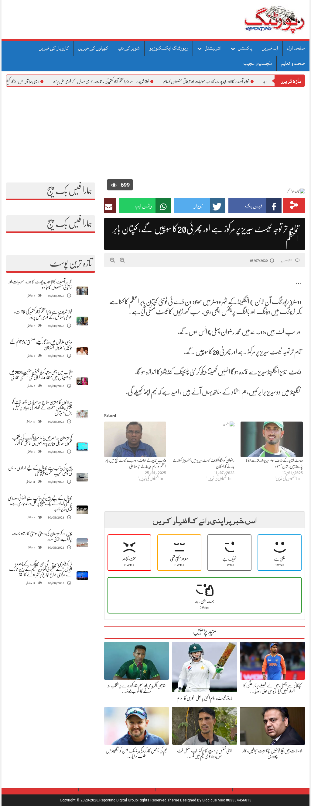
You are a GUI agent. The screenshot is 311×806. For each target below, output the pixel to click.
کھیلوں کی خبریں (93, 48)
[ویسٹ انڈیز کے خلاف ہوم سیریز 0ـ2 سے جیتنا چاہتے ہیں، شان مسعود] (272, 439)
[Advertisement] (155, 132)
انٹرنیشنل (213, 48)
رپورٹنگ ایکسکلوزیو (168, 48)
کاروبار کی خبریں (54, 48)
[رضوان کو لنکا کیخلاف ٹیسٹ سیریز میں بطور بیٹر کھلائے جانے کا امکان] (203, 439)
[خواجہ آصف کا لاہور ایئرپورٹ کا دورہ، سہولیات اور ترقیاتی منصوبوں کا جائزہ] (82, 291)
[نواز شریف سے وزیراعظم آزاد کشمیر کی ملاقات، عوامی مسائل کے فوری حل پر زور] (82, 321)
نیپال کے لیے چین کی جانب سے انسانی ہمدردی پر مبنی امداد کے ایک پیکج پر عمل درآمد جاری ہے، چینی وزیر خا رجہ (40, 503)
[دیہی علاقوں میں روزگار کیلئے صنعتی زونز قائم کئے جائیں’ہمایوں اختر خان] (82, 351)
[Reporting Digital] (260, 20)
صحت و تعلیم (293, 63)
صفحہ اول (296, 48)
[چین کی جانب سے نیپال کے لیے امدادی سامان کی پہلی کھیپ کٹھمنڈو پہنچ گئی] (82, 477)
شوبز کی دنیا (129, 48)
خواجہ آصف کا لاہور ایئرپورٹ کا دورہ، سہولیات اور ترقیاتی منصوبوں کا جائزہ (228, 81)
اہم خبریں (270, 48)
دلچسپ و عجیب (258, 63)
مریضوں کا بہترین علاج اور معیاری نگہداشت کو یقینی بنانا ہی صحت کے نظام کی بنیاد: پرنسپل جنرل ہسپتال (42, 407)
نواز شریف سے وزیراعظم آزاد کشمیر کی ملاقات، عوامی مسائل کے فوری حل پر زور (123, 81)
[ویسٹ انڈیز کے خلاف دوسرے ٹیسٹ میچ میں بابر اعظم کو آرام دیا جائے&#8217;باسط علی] (135, 439)
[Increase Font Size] (122, 260)
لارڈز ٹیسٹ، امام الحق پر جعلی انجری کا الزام (204, 698)
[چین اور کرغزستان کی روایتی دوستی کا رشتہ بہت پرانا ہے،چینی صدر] (82, 542)
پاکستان (245, 48)
